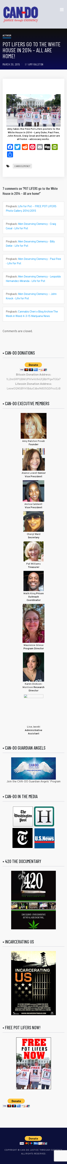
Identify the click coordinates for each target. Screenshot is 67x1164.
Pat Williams (33, 564)
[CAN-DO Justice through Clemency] (21, 14)
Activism (7, 35)
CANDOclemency (22, 166)
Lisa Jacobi (33, 726)
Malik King (29, 593)
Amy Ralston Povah (33, 441)
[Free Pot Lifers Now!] (33, 1063)
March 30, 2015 (11, 64)
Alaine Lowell (29, 473)
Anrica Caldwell (33, 504)
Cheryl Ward (33, 534)
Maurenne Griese (34, 645)
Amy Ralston (35, 64)
